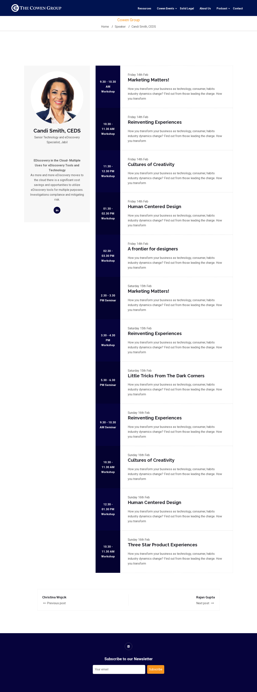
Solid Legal (187, 8)
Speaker (120, 26)
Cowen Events (165, 8)
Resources (144, 8)
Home (105, 26)
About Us (205, 8)
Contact (238, 8)
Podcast (222, 8)
